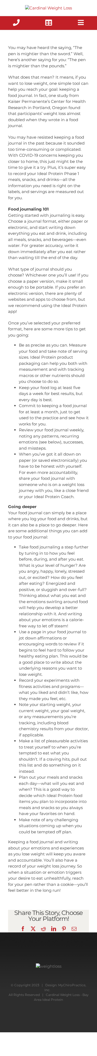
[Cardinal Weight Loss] (48, 7)
